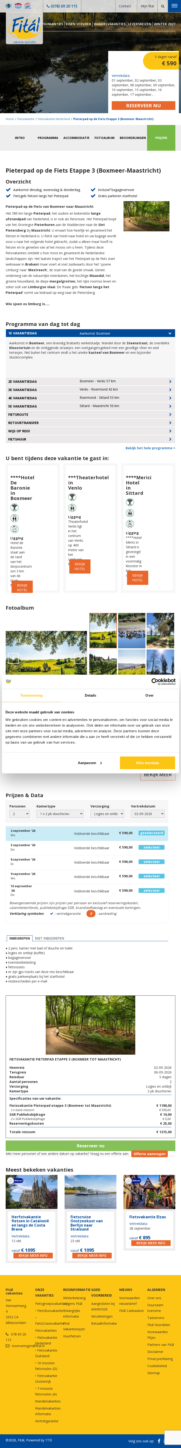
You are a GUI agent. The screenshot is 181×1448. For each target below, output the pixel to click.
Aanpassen (87, 763)
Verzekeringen (102, 1316)
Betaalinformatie (104, 1323)
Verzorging (99, 806)
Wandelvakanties (110, 24)
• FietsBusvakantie (49, 1310)
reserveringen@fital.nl (28, 1346)
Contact (125, 6)
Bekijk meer (158, 774)
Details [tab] (90, 695)
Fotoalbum (105, 138)
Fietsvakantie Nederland (54, 119)
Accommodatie (76, 138)
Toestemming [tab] (31, 695)
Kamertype (46, 806)
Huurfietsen (72, 1336)
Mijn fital (147, 6)
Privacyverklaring (160, 1358)
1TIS (48, 1440)
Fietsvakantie (25, 119)
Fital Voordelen (158, 1325)
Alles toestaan (147, 763)
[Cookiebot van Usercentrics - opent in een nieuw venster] (155, 681)
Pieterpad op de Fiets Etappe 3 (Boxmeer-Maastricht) (113, 119)
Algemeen (156, 1289)
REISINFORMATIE (76, 1289)
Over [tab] (149, 695)
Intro (20, 138)
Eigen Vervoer (78, 24)
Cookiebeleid (157, 1366)
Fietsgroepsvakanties (51, 1303)
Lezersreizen (139, 24)
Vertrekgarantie (46, 1421)
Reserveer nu (143, 105)
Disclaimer (155, 1351)
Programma (48, 138)
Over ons (154, 1298)
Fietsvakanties (49, 24)
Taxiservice (155, 1317)
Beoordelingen (133, 138)
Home (10, 119)
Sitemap (153, 1373)
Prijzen (161, 138)
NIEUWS (125, 1289)
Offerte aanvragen (149, 1154)
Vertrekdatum (143, 806)
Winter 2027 (164, 24)
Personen (17, 806)
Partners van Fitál (160, 1344)
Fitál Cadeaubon (131, 1310)
